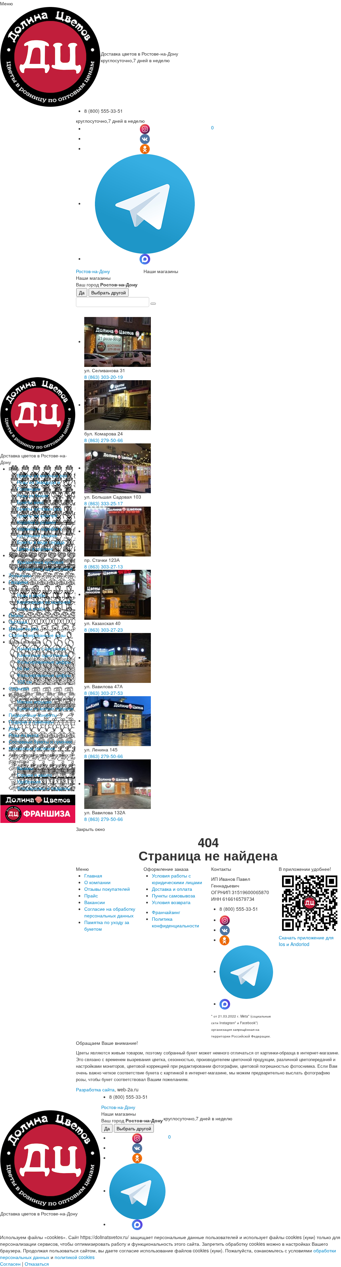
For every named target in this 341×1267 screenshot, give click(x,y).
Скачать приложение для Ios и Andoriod (306, 940)
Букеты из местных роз (42, 475)
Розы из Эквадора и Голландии (38, 485)
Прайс (91, 895)
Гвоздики (18, 581)
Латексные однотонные (42, 655)
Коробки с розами (36, 522)
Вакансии (94, 902)
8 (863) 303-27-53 (103, 693)
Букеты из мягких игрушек (45, 708)
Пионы (16, 615)
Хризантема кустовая (40, 561)
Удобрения (29, 781)
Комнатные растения (32, 748)
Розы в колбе (31, 595)
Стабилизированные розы (37, 635)
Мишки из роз (23, 628)
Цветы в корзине (35, 548)
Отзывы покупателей (107, 888)
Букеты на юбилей (37, 515)
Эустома (18, 621)
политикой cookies (75, 1257)
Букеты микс (30, 502)
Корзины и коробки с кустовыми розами (39, 532)
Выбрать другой (108, 292)
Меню (6, 3)
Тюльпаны (20, 575)
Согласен (10, 1263)
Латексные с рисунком (41, 648)
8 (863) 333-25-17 (103, 503)
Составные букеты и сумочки (40, 741)
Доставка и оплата (172, 888)
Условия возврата (171, 902)
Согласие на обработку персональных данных (109, 912)
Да (82, 292)
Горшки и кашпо (34, 774)
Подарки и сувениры (31, 721)
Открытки (19, 688)
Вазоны (25, 768)
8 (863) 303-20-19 (103, 377)
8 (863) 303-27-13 (103, 566)
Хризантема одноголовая (45, 568)
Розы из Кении (32, 495)
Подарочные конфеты (33, 715)
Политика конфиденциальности (175, 922)
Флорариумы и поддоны (43, 788)
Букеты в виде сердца (41, 542)
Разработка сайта (95, 1089)
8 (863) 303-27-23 (103, 629)
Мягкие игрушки (34, 701)
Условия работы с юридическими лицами (177, 878)
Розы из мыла (24, 734)
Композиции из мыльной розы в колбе (44, 605)
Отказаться (37, 1263)
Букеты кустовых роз (39, 508)
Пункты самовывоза (173, 895)
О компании (97, 882)
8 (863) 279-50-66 (103, 440)
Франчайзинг (166, 912)
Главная (93, 875)
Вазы (14, 728)
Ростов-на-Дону (93, 271)
